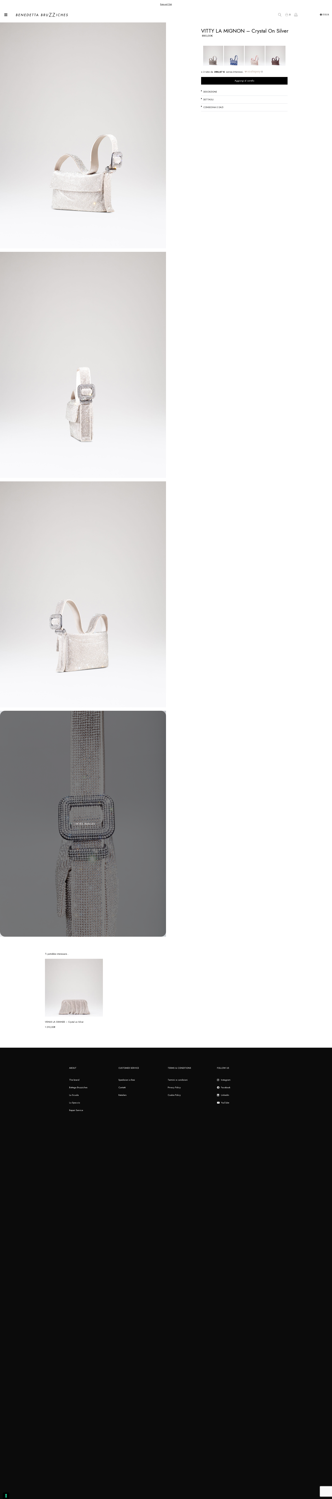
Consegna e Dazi (213, 107)
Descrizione (210, 91)
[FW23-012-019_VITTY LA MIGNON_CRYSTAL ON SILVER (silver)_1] (83, 135)
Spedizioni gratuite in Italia (166, 4)
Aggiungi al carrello (244, 80)
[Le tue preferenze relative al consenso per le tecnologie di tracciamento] (6, 1495)
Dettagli (208, 99)
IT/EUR (325, 14)
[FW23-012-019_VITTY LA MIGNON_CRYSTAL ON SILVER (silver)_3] (83, 594)
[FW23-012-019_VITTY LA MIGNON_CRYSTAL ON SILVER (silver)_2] (83, 365)
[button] (244, 92)
